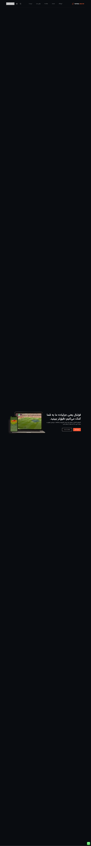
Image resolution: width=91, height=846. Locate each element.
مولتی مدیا (38, 3)
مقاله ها (46, 3)
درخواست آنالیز (10, 3)
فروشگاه (60, 3)
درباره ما (30, 3)
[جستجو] (20, 3)
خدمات (53, 3)
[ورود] (16, 3)
